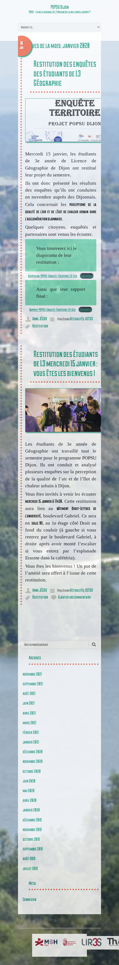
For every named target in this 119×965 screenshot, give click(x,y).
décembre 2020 (33, 751)
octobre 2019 (31, 839)
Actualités (77, 318)
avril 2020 (30, 800)
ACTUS (89, 318)
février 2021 (31, 732)
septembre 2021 (33, 683)
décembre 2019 (32, 819)
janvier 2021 (31, 741)
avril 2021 (29, 712)
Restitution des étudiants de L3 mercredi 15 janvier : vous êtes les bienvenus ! (65, 363)
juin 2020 (29, 780)
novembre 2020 (33, 761)
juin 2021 (29, 702)
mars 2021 (29, 722)
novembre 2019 (32, 829)
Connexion (29, 899)
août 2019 (29, 858)
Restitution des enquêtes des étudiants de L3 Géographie (64, 73)
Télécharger (87, 276)
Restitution (40, 325)
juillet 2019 (30, 868)
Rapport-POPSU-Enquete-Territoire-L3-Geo (52, 309)
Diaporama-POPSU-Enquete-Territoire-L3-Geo (52, 276)
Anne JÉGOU (39, 318)
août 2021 (29, 693)
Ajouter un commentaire (74, 596)
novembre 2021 (32, 673)
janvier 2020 (31, 809)
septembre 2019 (33, 848)
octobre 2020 (32, 771)
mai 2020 (29, 790)
